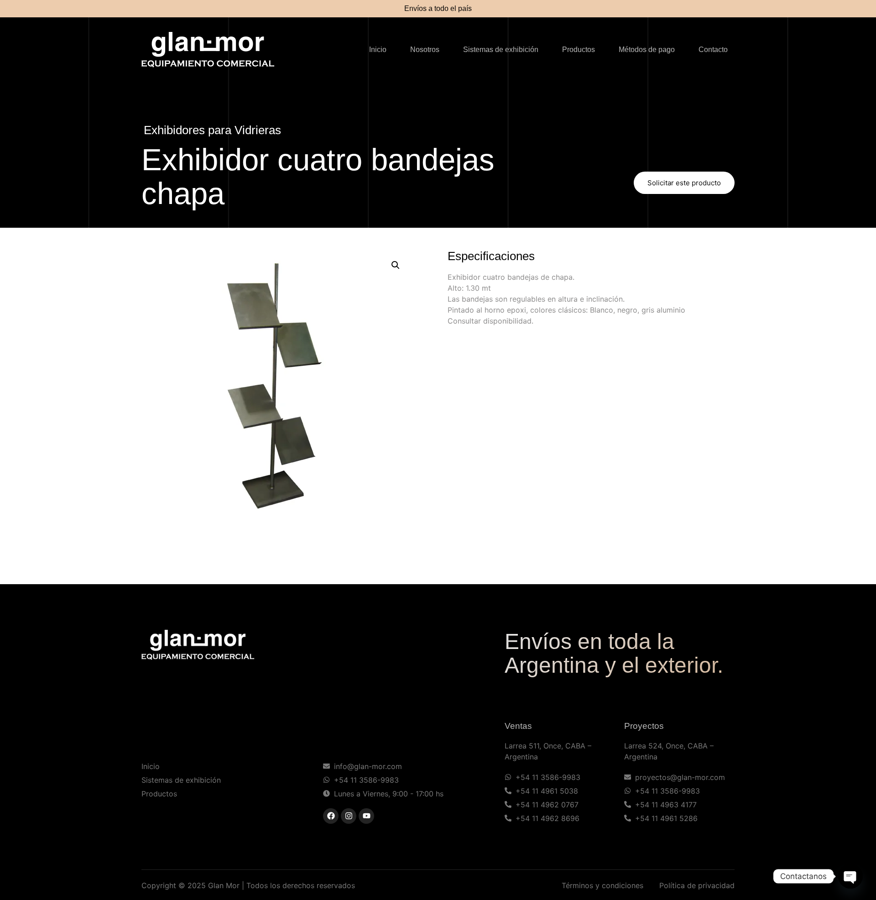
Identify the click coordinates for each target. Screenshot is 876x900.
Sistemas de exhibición (500, 49)
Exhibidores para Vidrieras (212, 130)
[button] (395, 265)
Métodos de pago (647, 49)
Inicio (377, 49)
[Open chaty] (850, 876)
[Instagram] (348, 816)
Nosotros (424, 49)
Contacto (713, 49)
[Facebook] (331, 816)
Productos (578, 49)
